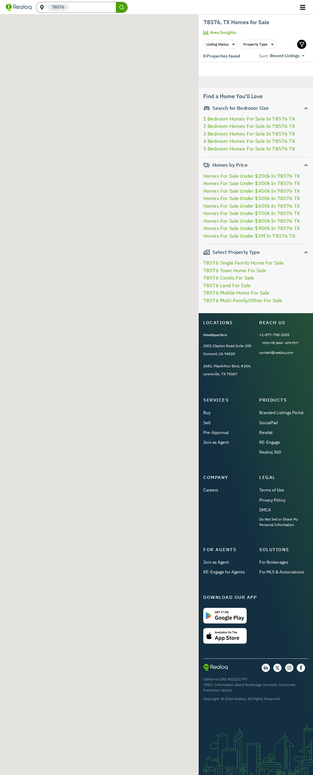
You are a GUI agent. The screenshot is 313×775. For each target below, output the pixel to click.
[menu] (303, 7)
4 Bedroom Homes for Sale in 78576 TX (249, 141)
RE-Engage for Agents (224, 572)
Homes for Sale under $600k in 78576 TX (251, 206)
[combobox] (92, 7)
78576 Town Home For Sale (234, 270)
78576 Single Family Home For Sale (243, 263)
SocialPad (268, 422)
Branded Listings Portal (281, 412)
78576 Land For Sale (227, 285)
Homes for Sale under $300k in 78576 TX (251, 183)
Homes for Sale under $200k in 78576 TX (251, 176)
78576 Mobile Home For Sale (236, 293)
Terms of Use (271, 490)
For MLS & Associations (281, 572)
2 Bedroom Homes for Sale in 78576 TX (249, 126)
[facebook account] (301, 668)
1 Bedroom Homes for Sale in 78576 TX (249, 119)
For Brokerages (273, 562)
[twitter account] (277, 668)
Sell (207, 422)
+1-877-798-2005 (274, 334)
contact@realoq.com (276, 352)
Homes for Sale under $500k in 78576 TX (251, 198)
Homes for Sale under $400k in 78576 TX (251, 191)
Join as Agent (216, 442)
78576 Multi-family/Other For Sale (242, 300)
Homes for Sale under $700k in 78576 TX (251, 213)
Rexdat (266, 432)
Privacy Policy (272, 500)
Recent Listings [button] (285, 55)
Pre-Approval (216, 432)
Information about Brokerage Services (245, 684)
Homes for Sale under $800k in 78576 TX (251, 221)
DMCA (265, 510)
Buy (207, 412)
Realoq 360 (270, 452)
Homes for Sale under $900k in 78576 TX (251, 228)
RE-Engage (269, 442)
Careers (210, 490)
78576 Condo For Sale (228, 278)
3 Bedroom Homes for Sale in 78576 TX (249, 134)
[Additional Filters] (301, 44)
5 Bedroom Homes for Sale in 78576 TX (249, 149)
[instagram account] (289, 668)
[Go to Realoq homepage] (18, 7)
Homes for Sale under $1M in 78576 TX (249, 236)
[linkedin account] (266, 668)
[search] (121, 7)
